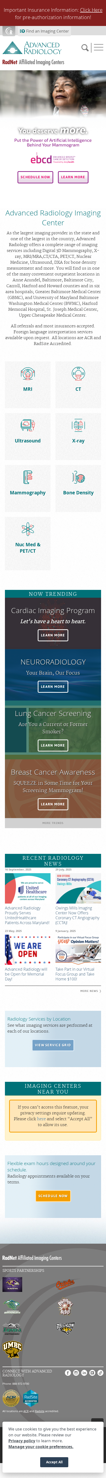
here (41, 1119)
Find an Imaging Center (47, 31)
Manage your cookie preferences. (40, 1446)
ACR (26, 1411)
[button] (35, 177)
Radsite (39, 1411)
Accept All (54, 1462)
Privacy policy (21, 1440)
